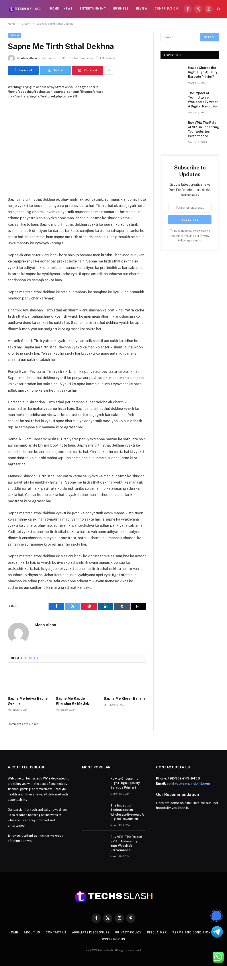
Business (121, 8)
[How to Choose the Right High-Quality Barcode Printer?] (172, 73)
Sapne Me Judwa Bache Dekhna (28, 701)
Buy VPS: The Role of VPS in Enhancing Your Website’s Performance (203, 129)
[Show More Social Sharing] (108, 70)
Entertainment (93, 8)
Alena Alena (29, 58)
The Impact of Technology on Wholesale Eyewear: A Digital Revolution (203, 99)
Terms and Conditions (192, 932)
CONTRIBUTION (166, 8)
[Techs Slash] (26, 9)
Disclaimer (157, 932)
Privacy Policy (128, 932)
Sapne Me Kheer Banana (124, 698)
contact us (56, 932)
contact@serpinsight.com (188, 783)
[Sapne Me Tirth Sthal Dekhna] (77, 144)
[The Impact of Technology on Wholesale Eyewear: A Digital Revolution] (172, 98)
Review (141, 8)
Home (54, 8)
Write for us (113, 939)
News (67, 8)
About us (32, 932)
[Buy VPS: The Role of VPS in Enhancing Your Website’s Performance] (172, 128)
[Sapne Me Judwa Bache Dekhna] (29, 681)
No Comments (83, 58)
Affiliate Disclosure (91, 932)
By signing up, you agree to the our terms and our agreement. (190, 235)
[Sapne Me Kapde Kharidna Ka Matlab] (77, 681)
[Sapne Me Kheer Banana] (125, 681)
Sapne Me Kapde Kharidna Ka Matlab (72, 701)
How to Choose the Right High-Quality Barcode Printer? (202, 72)
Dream (14, 35)
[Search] (218, 9)
